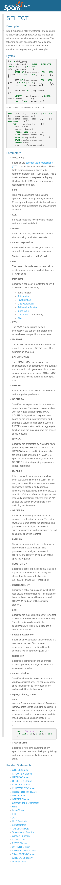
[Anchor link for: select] (31, 18)
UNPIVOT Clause (21, 847)
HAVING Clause (20, 777)
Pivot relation (24, 300)
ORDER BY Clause (22, 781)
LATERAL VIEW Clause (24, 850)
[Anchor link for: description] (21, 26)
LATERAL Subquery (22, 858)
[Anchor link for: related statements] (32, 765)
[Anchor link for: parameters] (22, 152)
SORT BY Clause (21, 784)
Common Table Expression (25, 803)
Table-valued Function (23, 832)
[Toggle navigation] (54, 6)
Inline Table (18, 810)
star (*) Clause (19, 861)
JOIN (14, 817)
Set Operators (19, 825)
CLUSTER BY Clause (23, 788)
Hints (14, 806)
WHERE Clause (20, 770)
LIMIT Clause (19, 795)
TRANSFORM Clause (23, 854)
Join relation (24, 296)
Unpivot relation (26, 303)
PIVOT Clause (19, 843)
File (20, 318)
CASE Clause (19, 839)
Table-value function (28, 307)
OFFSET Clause (20, 799)
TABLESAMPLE (20, 828)
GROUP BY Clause (22, 774)
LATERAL (24, 314)
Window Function (21, 836)
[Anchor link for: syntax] (16, 55)
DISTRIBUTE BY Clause (24, 792)
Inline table (23, 311)
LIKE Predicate (19, 821)
